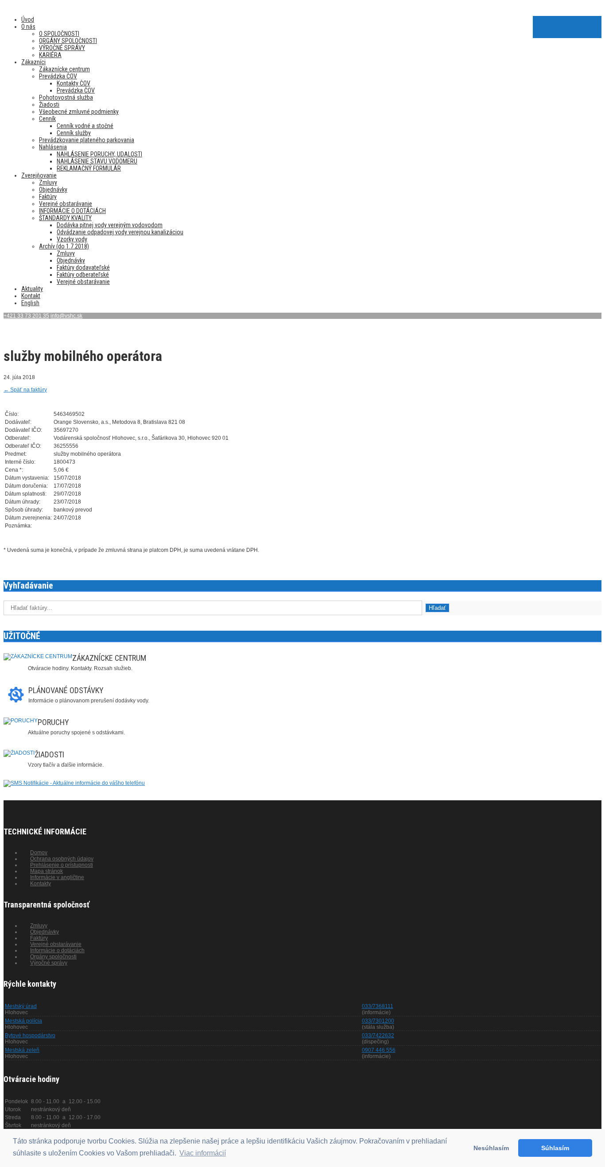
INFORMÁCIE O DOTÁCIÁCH (72, 210)
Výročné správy (48, 963)
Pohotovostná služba (66, 97)
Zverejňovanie (39, 175)
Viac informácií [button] (202, 1153)
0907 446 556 (379, 1050)
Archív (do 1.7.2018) (64, 246)
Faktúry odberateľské (83, 274)
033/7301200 (378, 1021)
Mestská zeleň (22, 1050)
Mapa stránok (46, 871)
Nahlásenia (53, 147)
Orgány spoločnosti (53, 957)
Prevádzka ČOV (58, 76)
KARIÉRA (50, 54)
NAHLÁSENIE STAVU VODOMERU (97, 161)
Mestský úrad (21, 1006)
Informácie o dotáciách (57, 950)
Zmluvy (48, 182)
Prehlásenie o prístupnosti (61, 865)
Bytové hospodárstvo (30, 1035)
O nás (28, 26)
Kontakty (40, 883)
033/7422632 (378, 1035)
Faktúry (48, 196)
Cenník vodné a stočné (85, 125)
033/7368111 (377, 1006)
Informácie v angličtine (57, 877)
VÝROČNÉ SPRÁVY (62, 47)
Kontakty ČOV (73, 83)
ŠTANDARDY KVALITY (65, 217)
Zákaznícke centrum (64, 69)
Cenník (47, 118)
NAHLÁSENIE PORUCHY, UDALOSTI (99, 154)
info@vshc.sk (66, 316)
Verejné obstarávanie (65, 203)
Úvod (27, 19)
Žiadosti (49, 104)
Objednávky (53, 189)
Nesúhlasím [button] (491, 1147)
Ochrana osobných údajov (61, 859)
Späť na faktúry (25, 390)
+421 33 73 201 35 (26, 316)
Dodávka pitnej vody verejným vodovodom (110, 225)
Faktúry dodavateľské (83, 267)
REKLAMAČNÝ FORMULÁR (89, 168)
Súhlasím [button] (555, 1147)
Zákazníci (33, 62)
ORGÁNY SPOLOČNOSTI (68, 40)
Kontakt (30, 295)
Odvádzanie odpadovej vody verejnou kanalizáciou (120, 232)
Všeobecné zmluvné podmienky (79, 111)
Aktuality (32, 288)
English (30, 302)
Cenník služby (74, 132)
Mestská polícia (23, 1021)
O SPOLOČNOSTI (59, 33)
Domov (38, 852)
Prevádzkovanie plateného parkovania (86, 139)
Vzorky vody (72, 239)
